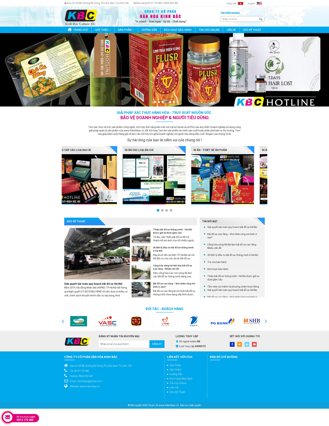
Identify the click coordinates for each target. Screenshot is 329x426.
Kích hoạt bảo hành (217, 237)
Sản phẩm (175, 369)
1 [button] (155, 102)
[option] (164, 70)
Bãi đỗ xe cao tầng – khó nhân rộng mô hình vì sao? (174, 285)
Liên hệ (174, 387)
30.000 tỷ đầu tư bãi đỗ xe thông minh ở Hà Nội (173, 249)
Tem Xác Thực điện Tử (224, 150)
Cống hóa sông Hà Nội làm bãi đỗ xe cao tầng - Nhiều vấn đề (172, 267)
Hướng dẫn (176, 374)
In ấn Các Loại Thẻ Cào (156, 150)
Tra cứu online (178, 383)
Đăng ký (157, 344)
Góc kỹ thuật (177, 392)
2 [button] (159, 102)
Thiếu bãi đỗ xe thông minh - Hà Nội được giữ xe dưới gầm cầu (172, 231)
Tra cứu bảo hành (217, 230)
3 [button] (163, 102)
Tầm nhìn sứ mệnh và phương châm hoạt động (233, 254)
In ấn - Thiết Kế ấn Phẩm (88, 150)
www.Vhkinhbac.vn (134, 130)
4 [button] (167, 102)
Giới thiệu (175, 365)
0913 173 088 (25, 420)
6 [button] (174, 102)
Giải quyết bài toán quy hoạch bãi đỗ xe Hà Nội (93, 283)
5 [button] (170, 102)
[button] (63, 321)
